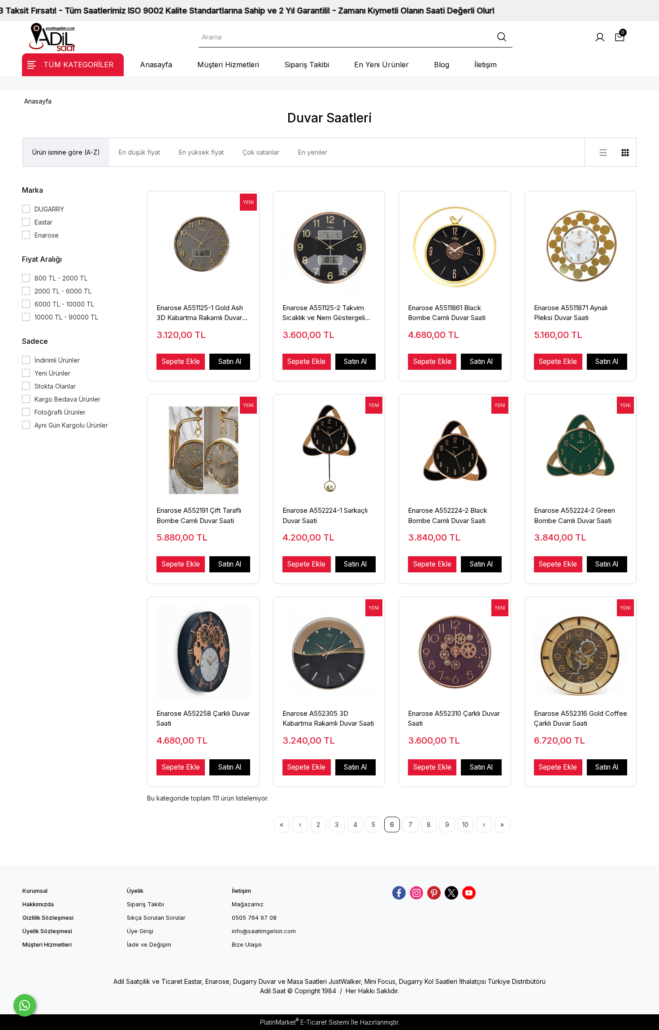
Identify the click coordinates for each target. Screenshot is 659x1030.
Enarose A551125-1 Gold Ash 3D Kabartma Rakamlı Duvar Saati (199, 313)
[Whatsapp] (24, 1005)
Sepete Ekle (181, 361)
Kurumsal (35, 890)
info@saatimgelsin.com (264, 931)
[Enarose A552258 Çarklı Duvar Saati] (203, 648)
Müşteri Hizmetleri (47, 944)
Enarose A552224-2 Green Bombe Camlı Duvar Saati (574, 515)
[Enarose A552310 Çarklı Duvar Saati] (455, 648)
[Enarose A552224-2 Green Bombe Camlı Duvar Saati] (581, 445)
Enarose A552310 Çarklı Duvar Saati (454, 718)
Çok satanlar (261, 152)
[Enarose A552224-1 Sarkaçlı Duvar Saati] (329, 445)
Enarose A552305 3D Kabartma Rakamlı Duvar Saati (328, 718)
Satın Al (229, 361)
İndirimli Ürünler (57, 360)
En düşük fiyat (139, 152)
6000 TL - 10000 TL (64, 304)
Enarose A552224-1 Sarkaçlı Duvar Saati (325, 515)
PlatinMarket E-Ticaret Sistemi (304, 1022)
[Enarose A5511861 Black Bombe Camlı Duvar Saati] (455, 242)
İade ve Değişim (149, 944)
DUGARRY (49, 209)
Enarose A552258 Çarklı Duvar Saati (203, 718)
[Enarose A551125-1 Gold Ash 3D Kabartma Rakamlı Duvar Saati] (203, 242)
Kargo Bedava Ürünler (67, 399)
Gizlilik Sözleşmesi (48, 917)
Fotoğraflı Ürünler (60, 412)
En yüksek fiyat (201, 152)
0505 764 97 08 (254, 917)
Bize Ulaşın (247, 944)
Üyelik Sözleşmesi (47, 931)
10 (465, 824)
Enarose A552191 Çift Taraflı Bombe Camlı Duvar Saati (198, 515)
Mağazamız (248, 904)
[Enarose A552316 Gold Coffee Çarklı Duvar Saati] (581, 648)
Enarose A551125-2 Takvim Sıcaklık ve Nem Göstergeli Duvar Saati (323, 313)
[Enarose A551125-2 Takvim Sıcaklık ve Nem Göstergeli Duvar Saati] (329, 242)
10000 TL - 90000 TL (66, 317)
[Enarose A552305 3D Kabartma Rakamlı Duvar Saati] (329, 648)
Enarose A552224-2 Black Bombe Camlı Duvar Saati (447, 515)
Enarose (47, 235)
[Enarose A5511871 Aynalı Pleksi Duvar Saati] (581, 242)
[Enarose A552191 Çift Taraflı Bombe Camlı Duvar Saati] (203, 445)
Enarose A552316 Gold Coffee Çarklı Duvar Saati (580, 718)
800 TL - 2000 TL (61, 278)
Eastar (43, 222)
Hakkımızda (38, 904)
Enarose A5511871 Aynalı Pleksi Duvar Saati (570, 312)
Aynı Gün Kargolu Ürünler (71, 425)
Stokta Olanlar (55, 386)
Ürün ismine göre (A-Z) (66, 152)
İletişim (241, 890)
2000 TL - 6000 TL (63, 291)
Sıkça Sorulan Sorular (156, 917)
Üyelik (135, 890)
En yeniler (312, 152)
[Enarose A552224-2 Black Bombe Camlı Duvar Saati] (455, 445)
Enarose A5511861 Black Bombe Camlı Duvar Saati (447, 312)
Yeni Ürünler (52, 373)
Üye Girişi (140, 931)
